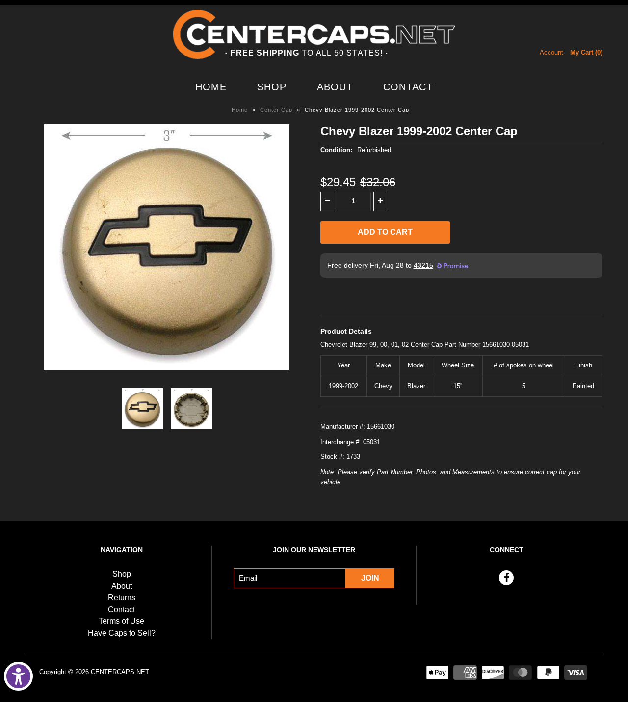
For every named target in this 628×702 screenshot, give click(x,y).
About (335, 87)
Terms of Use (121, 621)
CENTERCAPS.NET (120, 671)
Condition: (336, 150)
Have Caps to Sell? (122, 633)
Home (211, 87)
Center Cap (276, 109)
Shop (272, 87)
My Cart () (586, 52)
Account (551, 52)
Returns (121, 597)
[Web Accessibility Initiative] (18, 676)
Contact (408, 87)
